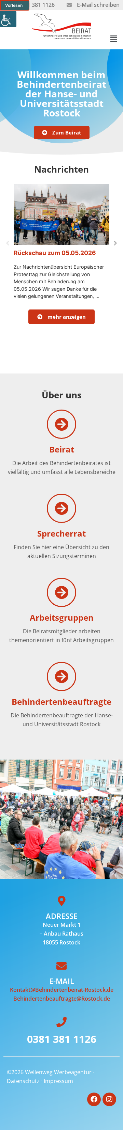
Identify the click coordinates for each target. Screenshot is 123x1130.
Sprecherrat (61, 533)
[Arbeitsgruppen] (61, 592)
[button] (114, 38)
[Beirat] (61, 424)
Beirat (61, 449)
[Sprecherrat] (61, 508)
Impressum (58, 1081)
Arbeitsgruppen (62, 617)
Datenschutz (23, 1081)
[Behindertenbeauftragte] (61, 676)
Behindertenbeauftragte (61, 701)
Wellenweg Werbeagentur (58, 1072)
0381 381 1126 (61, 1039)
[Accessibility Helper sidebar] (8, 19)
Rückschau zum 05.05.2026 (55, 252)
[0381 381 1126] (61, 1022)
